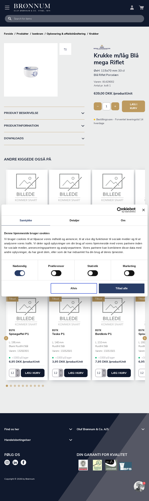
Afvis (74, 288)
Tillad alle (122, 288)
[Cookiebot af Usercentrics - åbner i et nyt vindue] (120, 210)
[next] (145, 338)
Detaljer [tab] (75, 220)
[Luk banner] (143, 210)
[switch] (56, 273)
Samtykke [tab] (26, 220)
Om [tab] (123, 220)
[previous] (6, 338)
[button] (33, 373)
